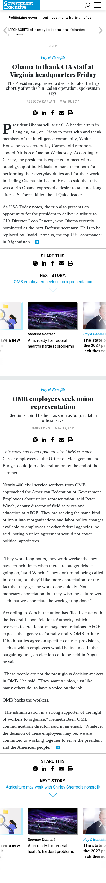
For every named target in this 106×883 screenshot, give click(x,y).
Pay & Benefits (53, 57)
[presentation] (5, 333)
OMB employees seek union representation (53, 281)
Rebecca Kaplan (40, 101)
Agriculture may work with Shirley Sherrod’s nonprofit (53, 787)
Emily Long (40, 428)
